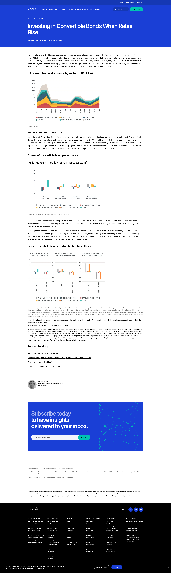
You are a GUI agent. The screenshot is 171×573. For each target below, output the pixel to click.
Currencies (89, 523)
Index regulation (130, 533)
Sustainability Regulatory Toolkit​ (36, 535)
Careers (108, 547)
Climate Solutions (32, 533)
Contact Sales (136, 9)
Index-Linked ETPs (72, 540)
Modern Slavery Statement (133, 528)
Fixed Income (50, 551)
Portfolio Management (53, 526)
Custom (69, 537)
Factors (69, 523)
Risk (87, 549)
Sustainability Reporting (53, 547)
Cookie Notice (39, 568)
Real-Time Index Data (72, 542)
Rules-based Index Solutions (35, 521)
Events (108, 533)
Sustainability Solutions (34, 530)
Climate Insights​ (51, 540)
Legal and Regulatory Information (134, 521)
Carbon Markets (51, 537)
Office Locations (110, 549)
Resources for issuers (131, 535)
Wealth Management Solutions (36, 537)
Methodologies (71, 544)
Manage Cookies (101, 567)
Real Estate (50, 558)
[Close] (168, 567)
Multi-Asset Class (51, 554)
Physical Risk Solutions (53, 542)
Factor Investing (51, 535)
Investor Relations (110, 551)
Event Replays (109, 535)
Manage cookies (130, 541)
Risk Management (52, 523)
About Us (108, 523)
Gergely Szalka (41, 40)
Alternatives (89, 521)
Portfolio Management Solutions (36, 540)
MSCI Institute (109, 544)
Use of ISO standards (131, 530)
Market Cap (70, 521)
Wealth (88, 554)
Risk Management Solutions (35, 542)
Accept (117, 567)
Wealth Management (52, 521)
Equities (49, 549)
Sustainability (70, 530)
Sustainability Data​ (52, 544)
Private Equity (90, 537)
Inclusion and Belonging (112, 530)
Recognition (109, 540)
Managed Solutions (52, 528)
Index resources (71, 547)
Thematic (69, 535)
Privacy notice (129, 526)
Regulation (89, 547)
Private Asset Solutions (34, 526)
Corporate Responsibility (112, 528)
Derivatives (89, 526)
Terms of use (129, 523)
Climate (69, 533)
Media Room (109, 537)
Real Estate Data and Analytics (35, 528)
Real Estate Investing (52, 530)
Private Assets (51, 556)
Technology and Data (111, 542)
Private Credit (90, 535)
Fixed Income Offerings (34, 523)
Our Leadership (110, 526)
